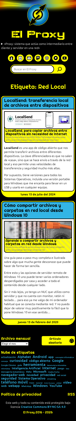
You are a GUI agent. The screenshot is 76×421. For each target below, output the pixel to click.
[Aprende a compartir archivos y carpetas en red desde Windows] (38, 237)
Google (58, 360)
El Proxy (38, 34)
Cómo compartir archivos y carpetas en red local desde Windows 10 (33, 210)
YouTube (55, 385)
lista (67, 368)
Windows (40, 385)
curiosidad (18, 360)
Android (40, 357)
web (4, 385)
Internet (49, 368)
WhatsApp (26, 386)
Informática (5, 368)
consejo (4, 361)
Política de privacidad (21, 394)
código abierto (39, 360)
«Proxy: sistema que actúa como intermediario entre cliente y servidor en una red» (36, 46)
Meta (29, 372)
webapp (14, 385)
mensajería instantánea (12, 372)
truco (31, 383)
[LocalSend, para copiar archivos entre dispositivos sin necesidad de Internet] (38, 127)
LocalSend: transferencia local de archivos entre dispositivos (36, 103)
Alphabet (24, 357)
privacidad (47, 375)
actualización (8, 357)
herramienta (34, 364)
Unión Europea (49, 383)
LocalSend (11, 148)
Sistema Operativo (31, 378)
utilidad (58, 383)
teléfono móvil (14, 382)
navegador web (13, 374)
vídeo (67, 382)
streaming (51, 379)
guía (20, 365)
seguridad (9, 378)
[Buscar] (60, 69)
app (51, 356)
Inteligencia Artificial (26, 368)
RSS (71, 394)
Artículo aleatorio (55, 341)
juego (61, 368)
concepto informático (64, 357)
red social (61, 375)
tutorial (39, 383)
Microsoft (39, 371)
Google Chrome (8, 365)
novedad (33, 374)
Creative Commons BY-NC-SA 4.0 (43, 407)
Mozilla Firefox (54, 372)
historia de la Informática (56, 365)
